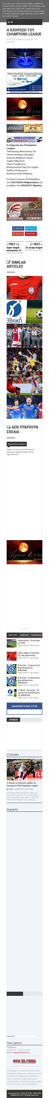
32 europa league (33, 247)
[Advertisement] (24, 523)
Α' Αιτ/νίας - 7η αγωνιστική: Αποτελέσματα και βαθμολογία (29, 680)
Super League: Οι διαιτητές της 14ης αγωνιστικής (28, 654)
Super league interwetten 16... (15, 249)
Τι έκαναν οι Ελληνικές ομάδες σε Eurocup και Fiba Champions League (22, 784)
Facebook (19, 228)
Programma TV (11, 1036)
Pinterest (32, 234)
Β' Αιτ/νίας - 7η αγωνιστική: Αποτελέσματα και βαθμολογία (29, 667)
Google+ (19, 234)
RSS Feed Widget (24, 628)
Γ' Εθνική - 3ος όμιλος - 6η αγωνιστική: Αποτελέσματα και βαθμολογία (29, 692)
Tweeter (32, 228)
